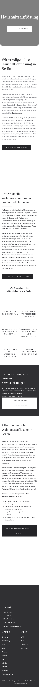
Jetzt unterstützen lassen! (17, 276)
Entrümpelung (17, 113)
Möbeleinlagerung (17, 118)
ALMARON (22, 683)
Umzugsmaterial (21, 215)
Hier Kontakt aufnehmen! (16, 147)
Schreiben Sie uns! (19, 400)
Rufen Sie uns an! (20, 406)
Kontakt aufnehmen (20, 28)
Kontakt (25, 489)
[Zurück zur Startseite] (19, 4)
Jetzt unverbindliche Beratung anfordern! (19, 531)
